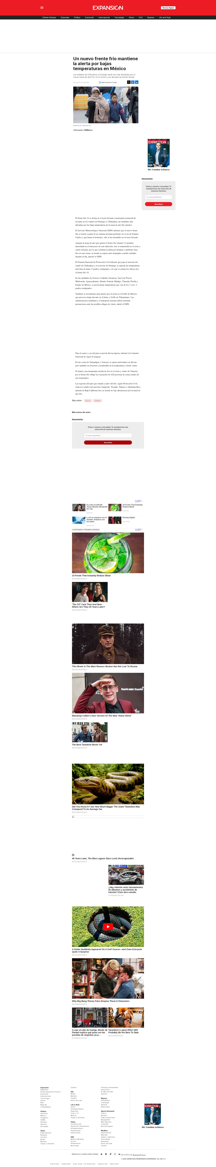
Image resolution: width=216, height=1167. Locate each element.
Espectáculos (45, 1133)
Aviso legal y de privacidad (84, 1163)
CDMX (42, 1120)
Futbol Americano (108, 1117)
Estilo (73, 1107)
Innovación (105, 1089)
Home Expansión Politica (50, 1092)
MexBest (104, 1130)
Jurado (104, 1146)
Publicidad (54, 1163)
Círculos (43, 1137)
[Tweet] (128, 82)
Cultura (73, 1087)
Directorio (114, 1163)
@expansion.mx (110, 1154)
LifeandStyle (45, 1107)
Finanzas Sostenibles (109, 1087)
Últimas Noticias (49, 17)
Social (73, 1141)
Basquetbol (105, 1120)
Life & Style (75, 1105)
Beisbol (104, 1115)
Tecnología (119, 17)
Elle (72, 1092)
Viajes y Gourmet (47, 1143)
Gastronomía (106, 1133)
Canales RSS (103, 1163)
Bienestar (105, 1141)
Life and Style (165, 17)
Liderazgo (105, 1102)
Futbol (103, 1113)
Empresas (65, 17)
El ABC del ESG (107, 1092)
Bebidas (104, 1135)
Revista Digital (168, 8)
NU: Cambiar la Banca (159, 169)
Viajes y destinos (108, 1137)
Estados (43, 1122)
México (43, 1115)
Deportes (74, 1111)
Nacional (88, 401)
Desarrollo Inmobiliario (80, 1126)
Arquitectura (76, 1130)
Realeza (43, 1135)
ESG (141, 17)
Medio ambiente (77, 1139)
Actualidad (105, 1100)
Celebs (73, 1098)
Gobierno (44, 1113)
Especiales (105, 1107)
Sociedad (44, 1126)
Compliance (66, 1163)
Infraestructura (77, 1128)
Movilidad (75, 1146)
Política (77, 17)
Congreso (44, 1118)
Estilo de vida (76, 1100)
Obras (131, 17)
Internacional (104, 17)
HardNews (97, 401)
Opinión (43, 1124)
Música (73, 1115)
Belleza (43, 1141)
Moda (42, 1139)
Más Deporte (106, 1122)
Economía (89, 17)
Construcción (76, 1124)
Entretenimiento (77, 1109)
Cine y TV (75, 1113)
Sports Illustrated (107, 1111)
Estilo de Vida (106, 1143)
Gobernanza (75, 1143)
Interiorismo (76, 1133)
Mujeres (150, 17)
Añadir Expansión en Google (109, 82)
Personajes (105, 1139)
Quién (42, 1131)
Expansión (44, 1087)
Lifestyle (104, 1124)
